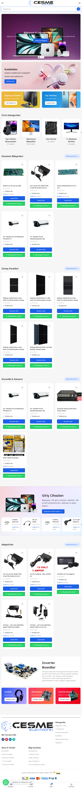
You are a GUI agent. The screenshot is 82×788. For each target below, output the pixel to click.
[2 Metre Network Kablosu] (7, 522)
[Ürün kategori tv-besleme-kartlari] (71, 132)
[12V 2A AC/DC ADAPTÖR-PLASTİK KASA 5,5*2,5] (41, 173)
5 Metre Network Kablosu (56, 522)
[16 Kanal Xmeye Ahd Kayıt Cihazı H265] (68, 396)
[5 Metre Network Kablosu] (47, 522)
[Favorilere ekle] (22, 164)
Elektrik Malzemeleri (61, 739)
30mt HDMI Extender (10, 458)
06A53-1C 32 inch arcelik (12, 186)
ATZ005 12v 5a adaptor (66, 574)
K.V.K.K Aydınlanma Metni (36, 764)
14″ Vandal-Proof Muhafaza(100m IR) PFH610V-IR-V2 (37, 239)
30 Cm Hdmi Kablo (34, 522)
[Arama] (78, 9)
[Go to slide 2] (41, 57)
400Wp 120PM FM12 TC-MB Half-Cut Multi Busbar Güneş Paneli (40, 300)
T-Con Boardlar (7, 761)
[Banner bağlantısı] (41, 75)
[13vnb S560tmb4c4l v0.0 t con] (68, 173)
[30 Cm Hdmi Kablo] (27, 522)
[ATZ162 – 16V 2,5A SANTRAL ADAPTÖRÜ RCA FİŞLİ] (14, 612)
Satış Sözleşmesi (33, 761)
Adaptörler (58, 743)
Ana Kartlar (5, 751)
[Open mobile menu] (2, 3)
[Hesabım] (80, 3)
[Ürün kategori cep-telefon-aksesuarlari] (11, 132)
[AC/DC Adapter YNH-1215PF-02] (41, 561)
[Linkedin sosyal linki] (10, 739)
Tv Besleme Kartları (8, 764)
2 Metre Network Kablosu (15, 522)
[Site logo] (41, 3)
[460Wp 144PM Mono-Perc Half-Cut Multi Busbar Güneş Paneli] (68, 285)
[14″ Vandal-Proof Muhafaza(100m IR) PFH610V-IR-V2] (41, 224)
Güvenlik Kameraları (61, 732)
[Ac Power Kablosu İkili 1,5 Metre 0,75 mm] (67, 522)
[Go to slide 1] (39, 57)
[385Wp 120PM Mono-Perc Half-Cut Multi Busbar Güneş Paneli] (14, 285)
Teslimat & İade (33, 754)
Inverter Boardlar (7, 754)
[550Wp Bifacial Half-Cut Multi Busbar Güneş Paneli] (41, 334)
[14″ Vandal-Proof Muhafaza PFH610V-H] (14, 224)
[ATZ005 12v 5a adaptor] (68, 561)
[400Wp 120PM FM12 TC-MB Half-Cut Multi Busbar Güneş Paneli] (41, 285)
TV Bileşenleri (59, 729)
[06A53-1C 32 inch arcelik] (14, 173)
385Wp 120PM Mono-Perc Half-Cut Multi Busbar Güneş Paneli (13, 300)
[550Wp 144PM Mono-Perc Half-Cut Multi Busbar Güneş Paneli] (14, 334)
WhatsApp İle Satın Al (15, 203)
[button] (2, 37)
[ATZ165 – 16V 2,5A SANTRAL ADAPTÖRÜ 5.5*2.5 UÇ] (41, 612)
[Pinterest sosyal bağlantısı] (6, 739)
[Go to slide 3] (42, 57)
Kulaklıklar (58, 736)
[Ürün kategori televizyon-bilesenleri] (31, 132)
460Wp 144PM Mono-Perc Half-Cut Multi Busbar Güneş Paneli (67, 300)
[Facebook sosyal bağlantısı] (3, 739)
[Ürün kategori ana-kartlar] (51, 131)
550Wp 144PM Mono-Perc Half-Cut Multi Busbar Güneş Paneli (13, 349)
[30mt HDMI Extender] (14, 445)
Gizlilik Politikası (33, 758)
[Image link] (27, 726)
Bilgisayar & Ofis (60, 726)
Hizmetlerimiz (32, 751)
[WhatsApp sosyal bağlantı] (13, 739)
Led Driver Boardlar (8, 758)
